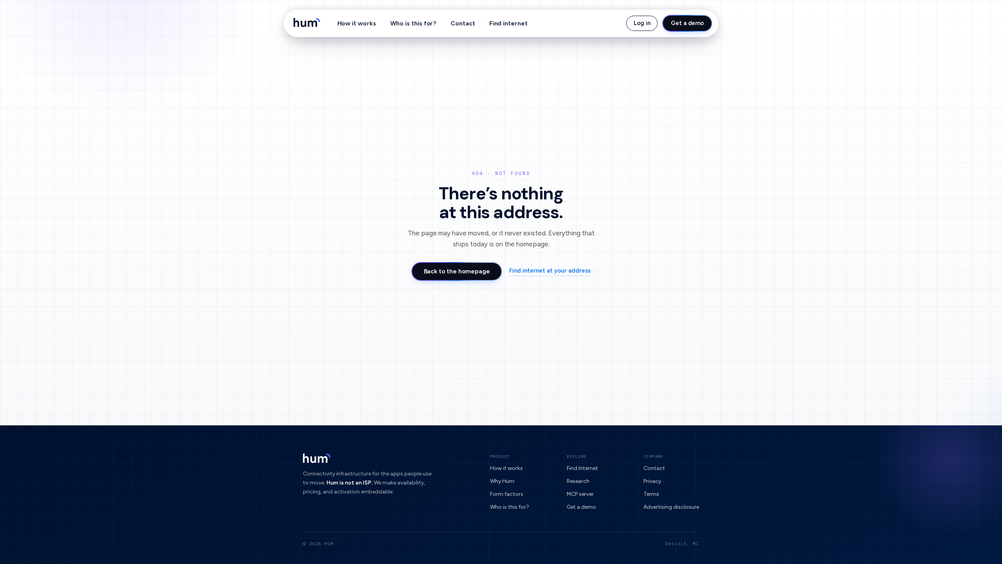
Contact (463, 23)
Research (578, 481)
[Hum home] (307, 23)
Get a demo (687, 23)
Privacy (652, 481)
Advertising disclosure (671, 507)
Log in (642, 23)
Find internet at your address (550, 270)
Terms (651, 494)
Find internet (508, 23)
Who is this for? (413, 23)
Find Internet (582, 468)
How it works (356, 23)
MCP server (580, 494)
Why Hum (502, 481)
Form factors (506, 494)
